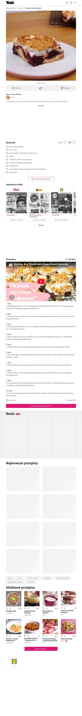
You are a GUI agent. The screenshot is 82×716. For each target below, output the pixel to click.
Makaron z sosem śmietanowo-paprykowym (12, 639)
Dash (12, 97)
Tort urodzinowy (63, 578)
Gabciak (63, 641)
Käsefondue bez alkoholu (29, 612)
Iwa (62, 614)
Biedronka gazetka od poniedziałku (36, 216)
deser (10, 578)
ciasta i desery (33, 578)
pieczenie (47, 578)
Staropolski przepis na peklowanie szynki (49, 639)
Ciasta (20, 8)
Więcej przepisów (41, 649)
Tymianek (31, 582)
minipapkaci (9, 613)
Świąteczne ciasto (15, 582)
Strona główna (11, 8)
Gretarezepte (27, 615)
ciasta (19, 578)
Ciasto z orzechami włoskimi (67, 611)
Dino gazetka (11, 215)
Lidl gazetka (55, 215)
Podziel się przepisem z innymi (41, 406)
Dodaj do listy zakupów (42, 179)
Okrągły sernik (11, 611)
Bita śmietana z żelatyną (47, 612)
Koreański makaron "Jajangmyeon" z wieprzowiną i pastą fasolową (31, 639)
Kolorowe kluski (66, 639)
